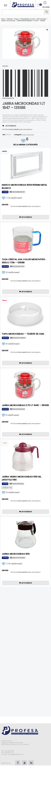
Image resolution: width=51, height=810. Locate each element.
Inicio (3, 19)
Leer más (5, 205)
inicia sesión (14, 129)
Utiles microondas (8, 21)
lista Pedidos (10, 126)
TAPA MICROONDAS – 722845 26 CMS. (23, 333)
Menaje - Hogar (13, 19)
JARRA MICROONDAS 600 (16, 553)
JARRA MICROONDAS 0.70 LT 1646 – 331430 (25, 405)
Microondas (41, 19)
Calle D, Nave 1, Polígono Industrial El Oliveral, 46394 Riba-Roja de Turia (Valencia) (15, 742)
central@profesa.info (15, 754)
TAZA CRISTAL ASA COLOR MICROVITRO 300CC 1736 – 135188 (23, 261)
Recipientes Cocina (28, 19)
